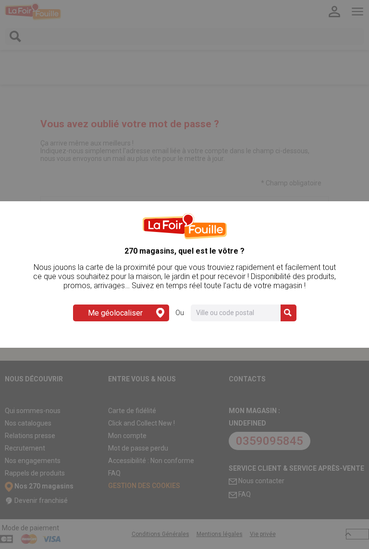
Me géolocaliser (115, 312)
